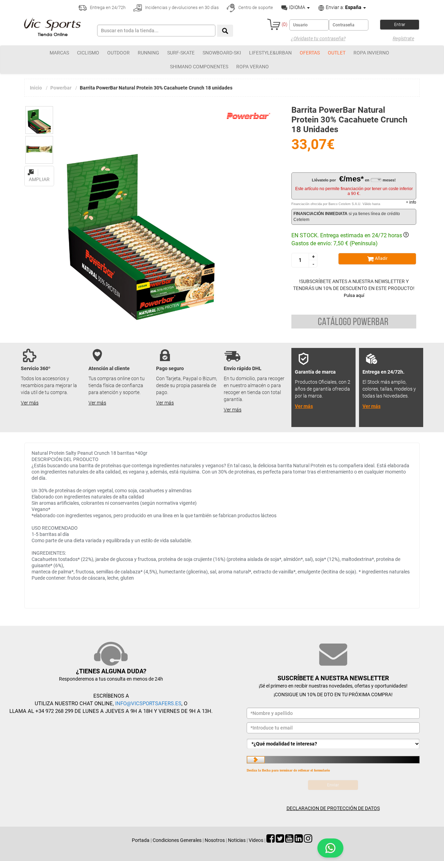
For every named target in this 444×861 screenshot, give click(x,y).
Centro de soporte (255, 7)
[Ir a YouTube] (289, 840)
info (411, 202)
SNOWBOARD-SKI (222, 53)
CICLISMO (88, 53)
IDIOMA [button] (297, 7)
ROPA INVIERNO (371, 53)
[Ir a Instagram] (308, 840)
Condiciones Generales (177, 840)
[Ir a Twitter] (280, 840)
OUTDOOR (118, 53)
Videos (256, 840)
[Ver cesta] (274, 24)
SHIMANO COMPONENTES (199, 66)
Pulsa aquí (354, 295)
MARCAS (59, 53)
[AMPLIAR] (39, 168)
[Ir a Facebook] (270, 840)
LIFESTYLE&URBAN (270, 53)
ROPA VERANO (252, 66)
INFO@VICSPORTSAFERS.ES (148, 703)
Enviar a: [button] (343, 7)
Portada (141, 840)
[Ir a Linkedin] (298, 840)
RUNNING (148, 53)
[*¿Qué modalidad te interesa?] (333, 744)
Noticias (237, 840)
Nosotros (215, 840)
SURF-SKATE (181, 53)
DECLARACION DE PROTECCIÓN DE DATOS (333, 808)
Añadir (380, 258)
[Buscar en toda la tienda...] (225, 31)
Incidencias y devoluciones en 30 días (181, 7)
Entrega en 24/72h (107, 7)
